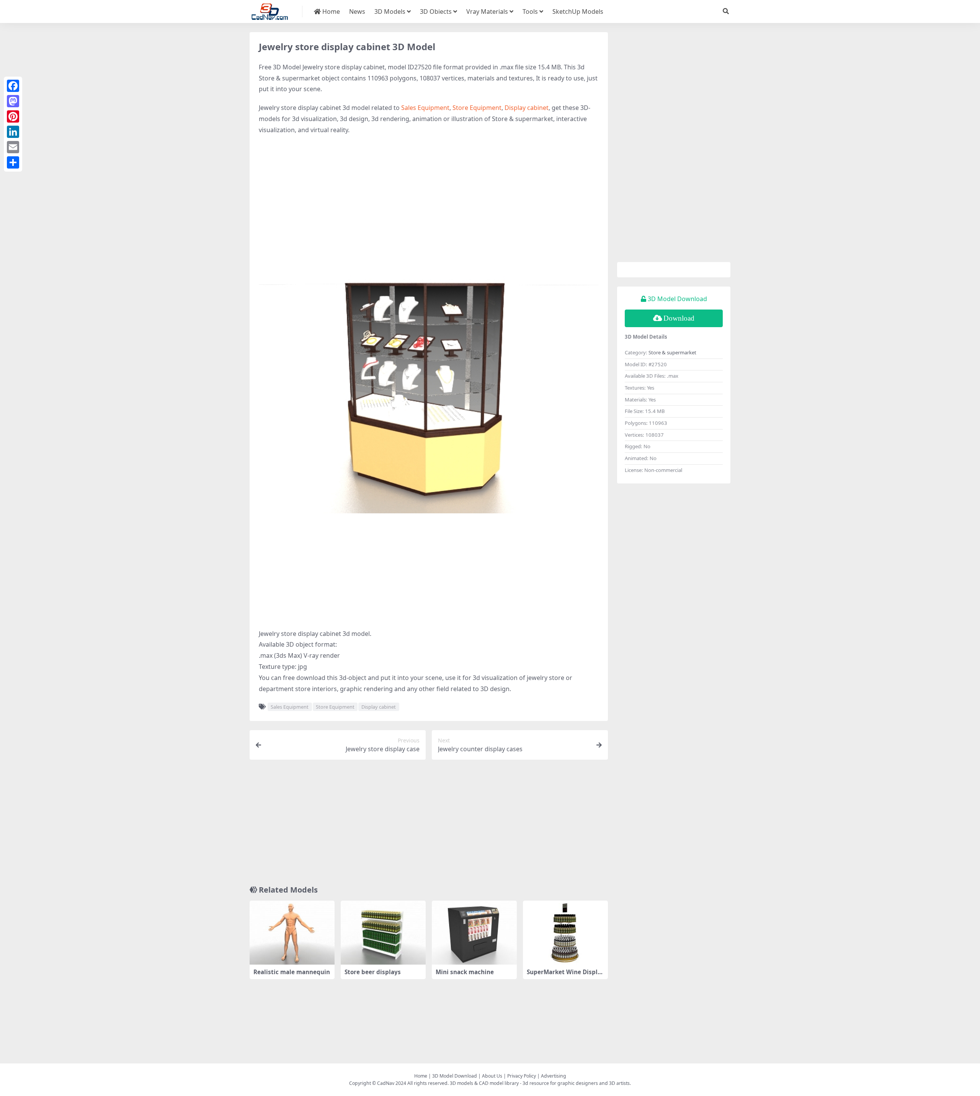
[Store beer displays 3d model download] (383, 933)
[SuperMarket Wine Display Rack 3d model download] (565, 933)
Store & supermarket (672, 352)
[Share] (13, 162)
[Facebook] (13, 85)
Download (678, 318)
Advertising (553, 1076)
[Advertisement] (429, 197)
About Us (492, 1076)
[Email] (13, 147)
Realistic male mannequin (291, 972)
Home (330, 11)
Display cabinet (527, 107)
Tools (530, 11)
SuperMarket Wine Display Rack (564, 975)
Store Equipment (476, 107)
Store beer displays (373, 972)
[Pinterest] (13, 116)
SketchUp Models (577, 11)
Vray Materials (487, 11)
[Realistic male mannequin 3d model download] (292, 933)
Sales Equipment (425, 107)
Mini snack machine (465, 972)
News (357, 11)
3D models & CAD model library (484, 1083)
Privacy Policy (521, 1076)
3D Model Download (454, 1076)
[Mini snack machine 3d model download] (474, 933)
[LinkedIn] (13, 131)
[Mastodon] (13, 101)
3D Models (389, 11)
